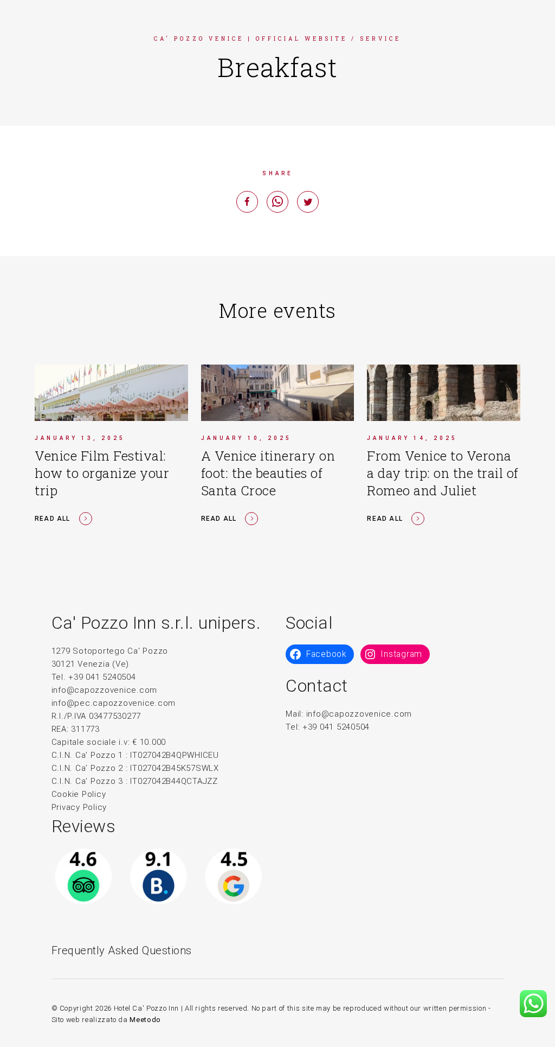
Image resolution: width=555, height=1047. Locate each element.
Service (380, 38)
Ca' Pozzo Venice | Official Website (250, 38)
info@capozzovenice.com (104, 690)
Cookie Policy (78, 794)
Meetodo (145, 1020)
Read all (52, 518)
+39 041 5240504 (336, 727)
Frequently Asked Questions (121, 950)
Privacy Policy (79, 807)
